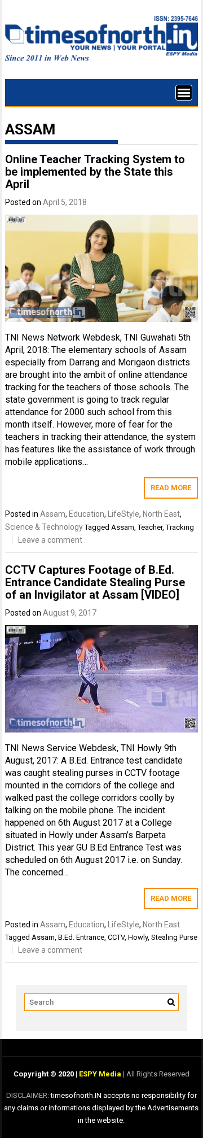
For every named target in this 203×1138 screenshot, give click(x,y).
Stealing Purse (174, 937)
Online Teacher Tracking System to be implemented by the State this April (95, 171)
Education (86, 513)
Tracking (180, 527)
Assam (52, 513)
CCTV (116, 937)
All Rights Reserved (157, 1074)
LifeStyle (123, 513)
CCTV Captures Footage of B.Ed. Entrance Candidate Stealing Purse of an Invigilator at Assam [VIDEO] (95, 582)
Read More (171, 487)
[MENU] (183, 93)
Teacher (150, 527)
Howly (138, 937)
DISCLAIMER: (28, 1095)
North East (161, 513)
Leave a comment (50, 539)
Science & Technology (44, 526)
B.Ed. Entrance (81, 937)
